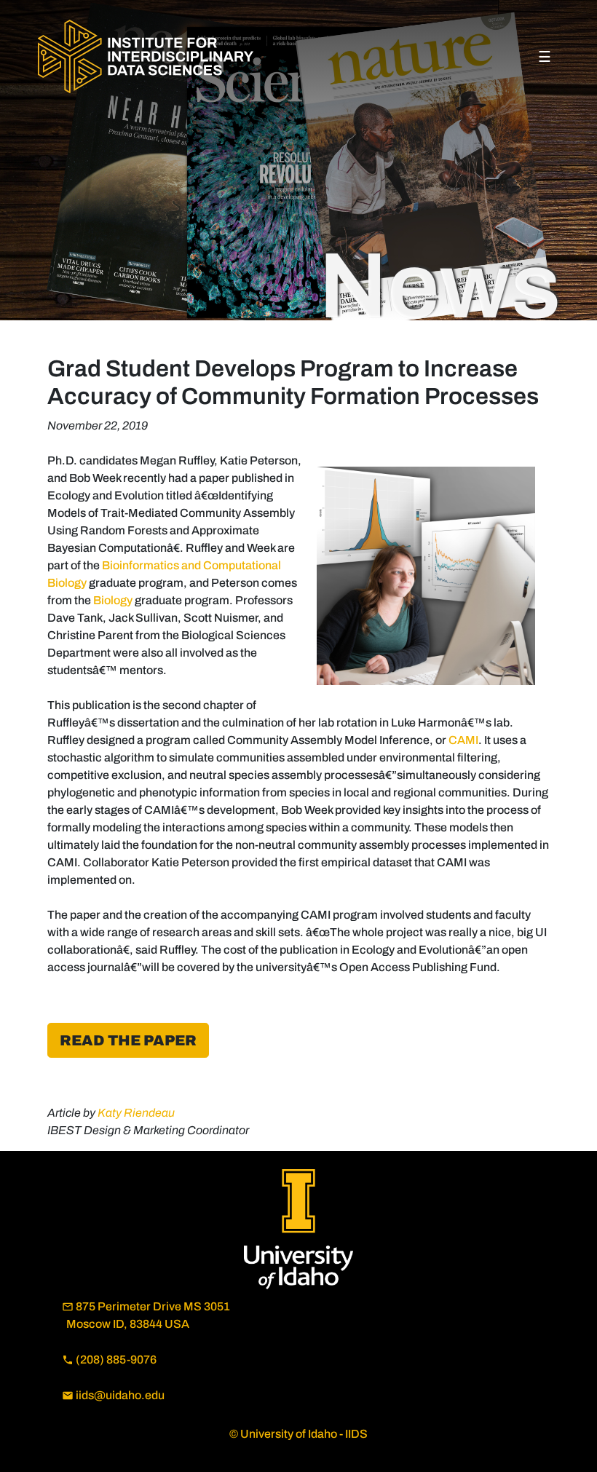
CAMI (463, 740)
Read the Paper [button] (128, 1040)
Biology (113, 600)
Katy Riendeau (136, 1113)
